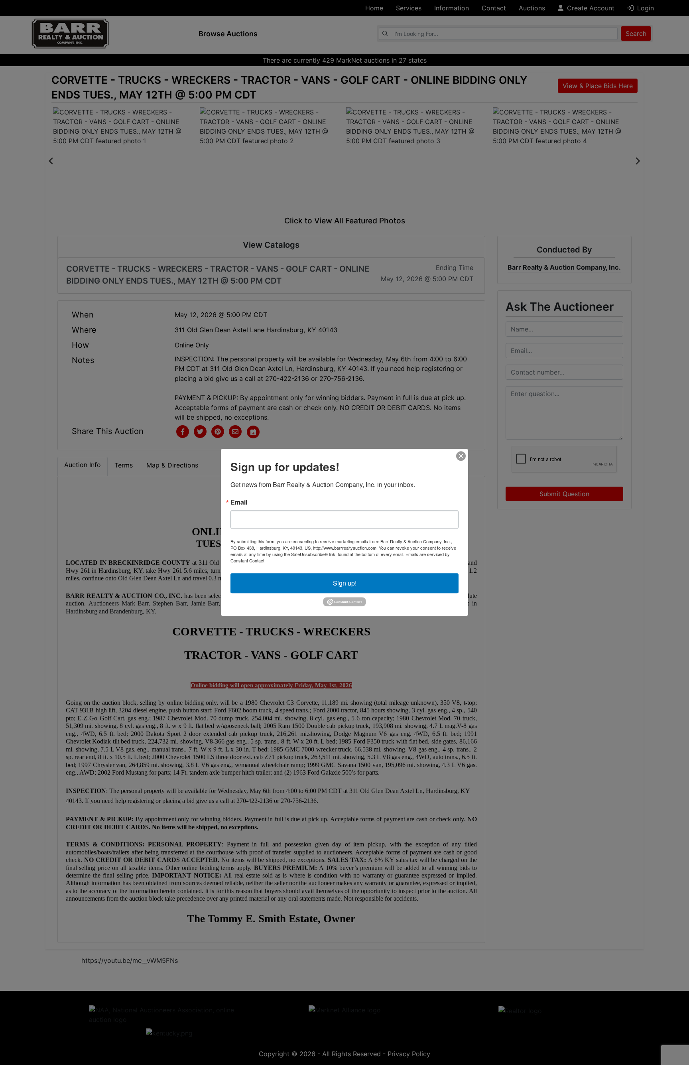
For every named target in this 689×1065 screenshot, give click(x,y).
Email (238, 502)
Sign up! (344, 583)
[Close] (461, 456)
